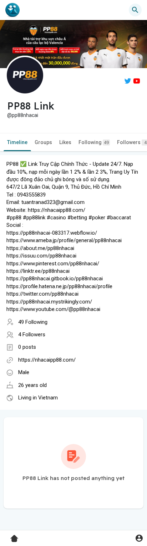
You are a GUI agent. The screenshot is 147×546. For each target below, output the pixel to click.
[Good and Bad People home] (12, 10)
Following (93, 142)
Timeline (17, 142)
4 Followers (31, 334)
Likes (65, 142)
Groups (43, 142)
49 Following (32, 322)
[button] (139, 538)
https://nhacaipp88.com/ (47, 360)
